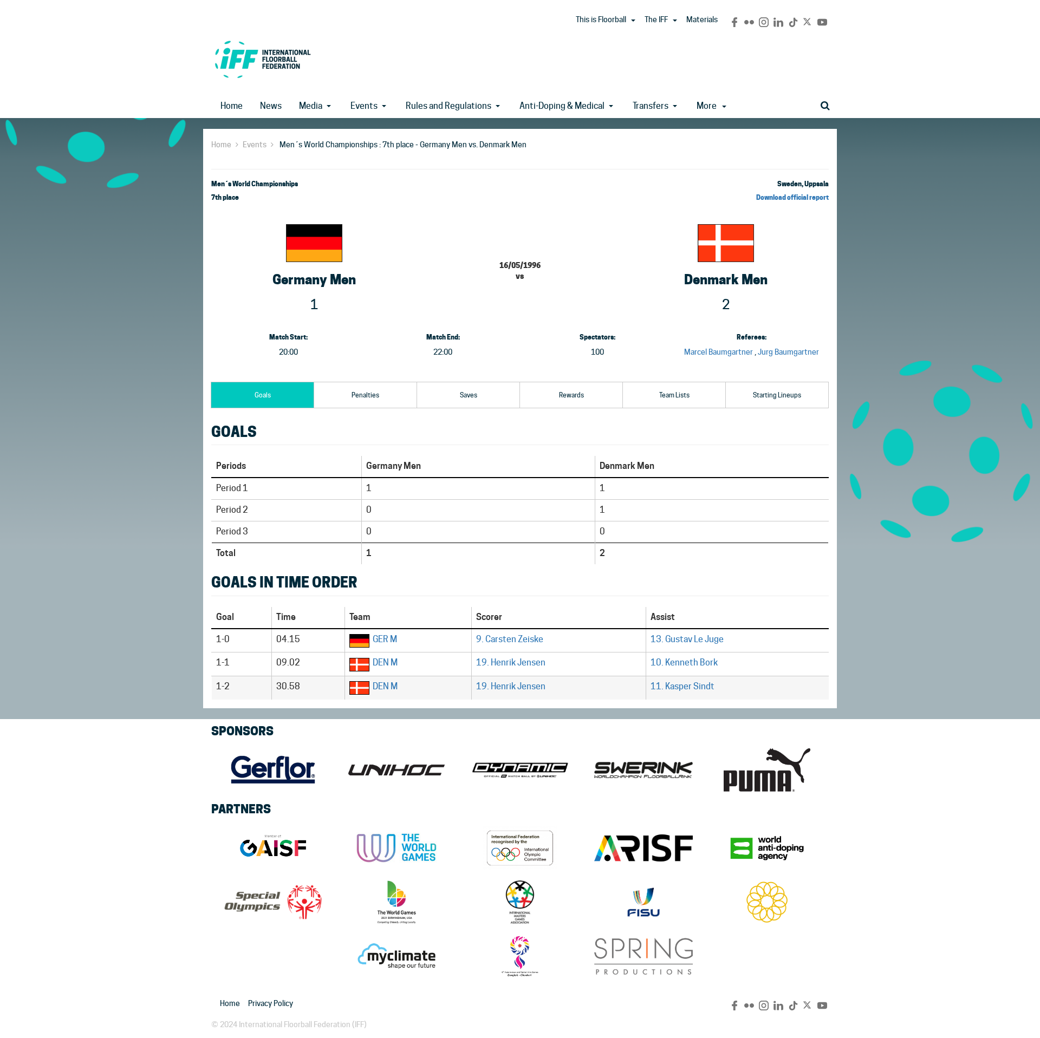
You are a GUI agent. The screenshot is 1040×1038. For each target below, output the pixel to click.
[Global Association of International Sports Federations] (273, 848)
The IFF (656, 19)
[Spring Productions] (643, 956)
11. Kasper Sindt (682, 686)
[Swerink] (643, 770)
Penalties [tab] (365, 395)
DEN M (385, 662)
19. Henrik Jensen (510, 662)
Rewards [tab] (571, 395)
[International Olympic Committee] (520, 848)
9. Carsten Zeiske (509, 639)
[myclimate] (396, 956)
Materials (702, 19)
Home (231, 106)
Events (364, 106)
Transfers (650, 106)
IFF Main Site (262, 59)
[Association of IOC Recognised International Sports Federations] (643, 848)
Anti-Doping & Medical (561, 106)
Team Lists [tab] (674, 395)
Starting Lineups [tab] (777, 395)
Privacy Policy (270, 1003)
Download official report (792, 197)
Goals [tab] (263, 395)
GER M (385, 639)
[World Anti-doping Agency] (767, 848)
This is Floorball (601, 19)
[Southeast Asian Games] (767, 902)
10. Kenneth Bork (684, 662)
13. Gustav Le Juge (687, 639)
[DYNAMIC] (520, 770)
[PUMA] (767, 770)
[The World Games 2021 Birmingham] (396, 902)
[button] (633, 20)
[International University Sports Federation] (643, 902)
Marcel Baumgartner (718, 352)
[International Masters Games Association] (520, 902)
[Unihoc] (396, 770)
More (707, 106)
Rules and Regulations (448, 106)
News (271, 106)
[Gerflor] (273, 770)
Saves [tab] (468, 395)
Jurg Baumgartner (788, 352)
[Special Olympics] (273, 902)
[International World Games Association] (396, 848)
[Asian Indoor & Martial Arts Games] (520, 956)
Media (310, 106)
